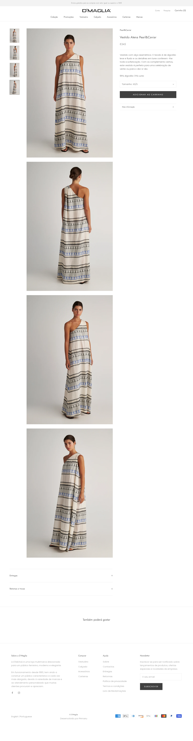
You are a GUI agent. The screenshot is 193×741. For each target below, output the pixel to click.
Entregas (13, 575)
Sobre (106, 661)
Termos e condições (113, 686)
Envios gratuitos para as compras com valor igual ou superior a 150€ (96, 3)
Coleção (54, 17)
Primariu (83, 718)
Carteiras (126, 17)
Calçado (97, 17)
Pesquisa (167, 10)
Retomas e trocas (17, 588)
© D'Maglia (73, 714)
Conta (157, 10)
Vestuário (84, 17)
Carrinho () (180, 10)
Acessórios (112, 17)
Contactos (108, 666)
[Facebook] (12, 693)
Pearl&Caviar (125, 30)
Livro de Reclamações (114, 690)
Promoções (69, 17)
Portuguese (26, 716)
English (14, 716)
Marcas (139, 17)
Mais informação (128, 107)
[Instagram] (19, 693)
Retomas (107, 676)
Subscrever (151, 686)
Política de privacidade (115, 681)
